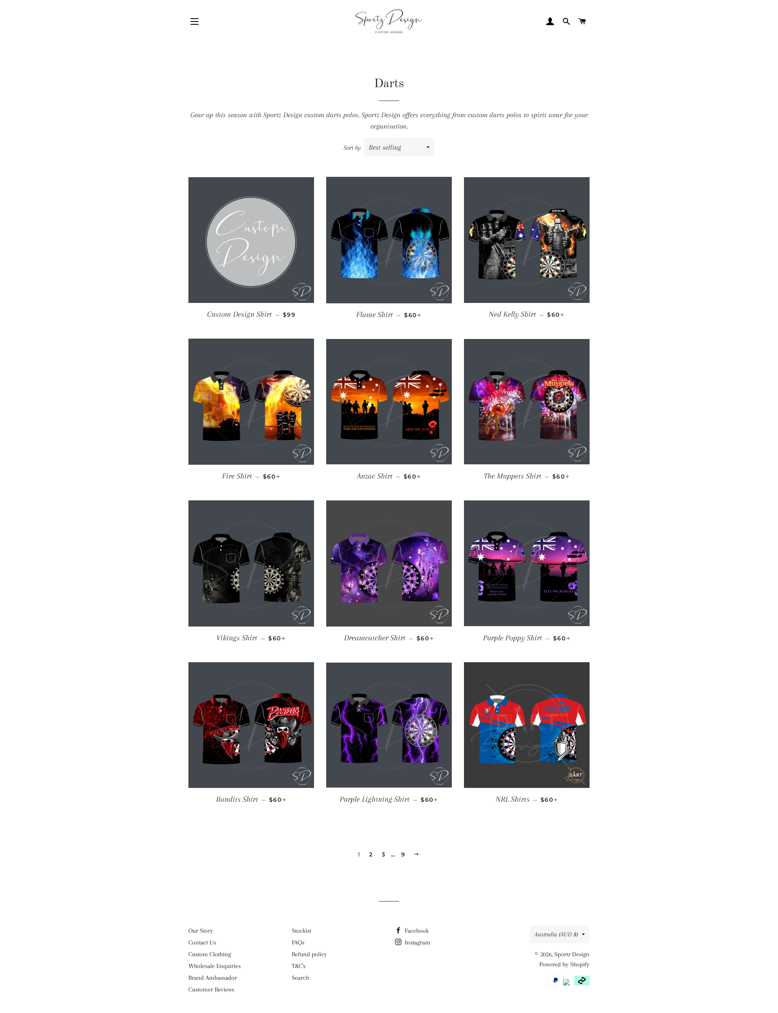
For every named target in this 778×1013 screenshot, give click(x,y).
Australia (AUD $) (556, 934)
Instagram (416, 942)
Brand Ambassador (212, 977)
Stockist (301, 930)
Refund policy (309, 954)
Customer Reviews (211, 989)
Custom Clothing (209, 954)
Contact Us (202, 942)
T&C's (299, 966)
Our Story (200, 930)
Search (300, 977)
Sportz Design (572, 954)
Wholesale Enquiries (214, 966)
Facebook (416, 930)
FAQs (298, 942)
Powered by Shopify (564, 964)
